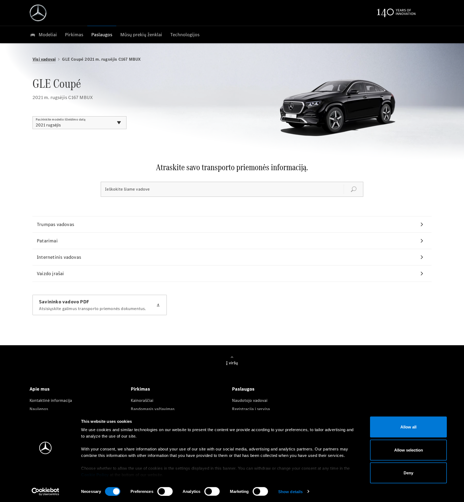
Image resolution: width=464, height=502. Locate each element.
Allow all (408, 427)
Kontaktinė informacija (51, 400)
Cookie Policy (95, 474)
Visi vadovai (44, 59)
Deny (408, 473)
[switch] (165, 491)
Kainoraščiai (142, 400)
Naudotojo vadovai (249, 400)
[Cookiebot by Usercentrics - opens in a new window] (45, 492)
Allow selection (408, 450)
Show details (290, 491)
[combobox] (79, 122)
